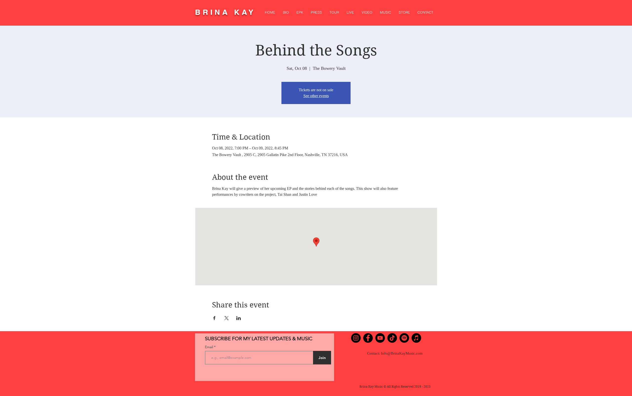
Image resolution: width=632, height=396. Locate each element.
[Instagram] (356, 338)
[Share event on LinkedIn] (238, 318)
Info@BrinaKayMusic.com (402, 353)
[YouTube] (380, 338)
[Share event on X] (226, 318)
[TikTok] (392, 338)
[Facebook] (368, 338)
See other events (316, 96)
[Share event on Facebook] (214, 318)
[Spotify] (404, 338)
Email (209, 347)
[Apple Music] (416, 338)
